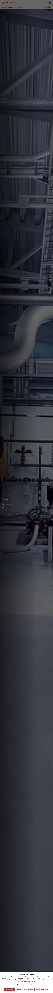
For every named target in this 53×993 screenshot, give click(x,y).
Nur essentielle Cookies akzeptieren (24, 989)
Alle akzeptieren (9, 989)
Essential (19, 985)
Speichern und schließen (42, 989)
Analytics (27, 985)
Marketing (34, 985)
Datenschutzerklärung (28, 981)
